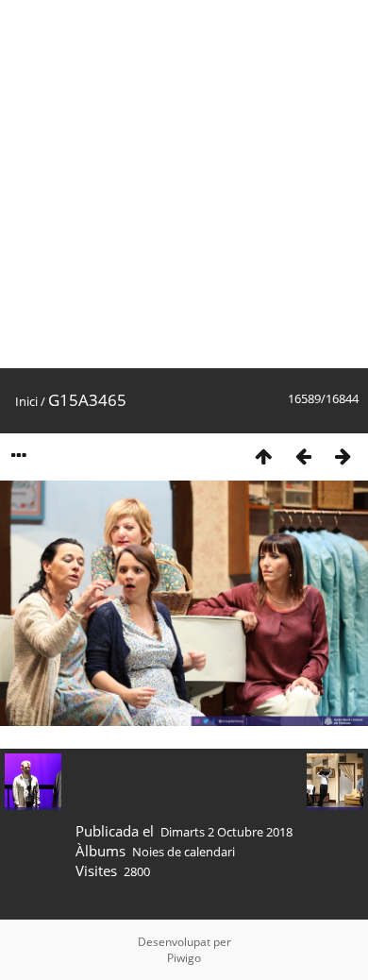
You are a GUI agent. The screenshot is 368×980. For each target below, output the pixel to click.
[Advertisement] (184, 184)
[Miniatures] (263, 455)
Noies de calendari (183, 851)
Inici (26, 401)
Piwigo (184, 958)
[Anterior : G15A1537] (303, 455)
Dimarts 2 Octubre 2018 (226, 831)
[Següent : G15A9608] (342, 455)
